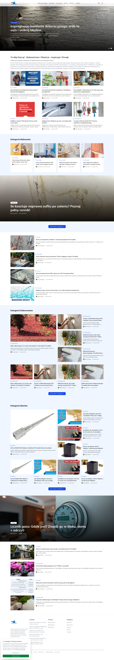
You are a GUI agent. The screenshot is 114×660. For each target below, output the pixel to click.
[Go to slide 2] (110, 48)
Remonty (71, 3)
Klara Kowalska (13, 213)
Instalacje (77, 3)
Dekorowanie (59, 3)
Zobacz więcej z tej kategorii (56, 226)
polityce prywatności (20, 649)
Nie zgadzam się (15, 652)
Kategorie (70, 619)
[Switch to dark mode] (102, 3)
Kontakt (35, 652)
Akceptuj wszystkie (16, 656)
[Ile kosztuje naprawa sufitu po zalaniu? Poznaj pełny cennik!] (57, 198)
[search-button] (99, 3)
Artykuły (31, 619)
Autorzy (50, 619)
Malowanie (51, 3)
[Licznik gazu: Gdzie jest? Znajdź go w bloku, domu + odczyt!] (57, 519)
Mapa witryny (57, 652)
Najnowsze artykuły (42, 3)
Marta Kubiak (13, 39)
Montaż (66, 3)
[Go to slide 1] (108, 48)
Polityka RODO (41, 652)
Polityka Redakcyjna (49, 652)
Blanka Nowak (13, 533)
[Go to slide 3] (111, 48)
